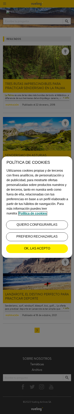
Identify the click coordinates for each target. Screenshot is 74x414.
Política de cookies (33, 213)
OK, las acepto (37, 248)
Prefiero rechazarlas (37, 236)
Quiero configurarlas (37, 224)
